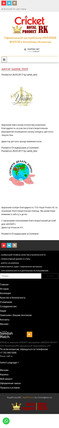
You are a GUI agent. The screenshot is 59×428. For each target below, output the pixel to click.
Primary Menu (4, 59)
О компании (6, 302)
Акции (3, 311)
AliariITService (29, 397)
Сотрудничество (8, 306)
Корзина (4, 374)
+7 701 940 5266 (8, 353)
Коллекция (5, 293)
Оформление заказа (10, 383)
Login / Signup (20, 9)
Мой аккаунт (6, 379)
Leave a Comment (29, 147)
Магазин (4, 324)
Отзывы (16, 147)
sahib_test (32, 74)
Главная (4, 284)
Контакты (4, 319)
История (4, 289)
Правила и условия (10, 388)
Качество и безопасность (13, 298)
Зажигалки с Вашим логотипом (16, 315)
